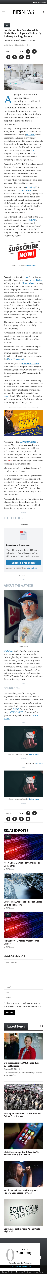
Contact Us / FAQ (8, 1272)
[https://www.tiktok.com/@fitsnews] (40, 1257)
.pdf (27, 276)
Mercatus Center (28, 441)
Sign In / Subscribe (40, 3)
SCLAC (32, 219)
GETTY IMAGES (39, 763)
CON (34, 150)
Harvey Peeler (35, 280)
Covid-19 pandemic (16, 358)
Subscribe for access (23, 562)
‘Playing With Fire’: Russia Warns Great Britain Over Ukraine (22, 1114)
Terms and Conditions (23, 1272)
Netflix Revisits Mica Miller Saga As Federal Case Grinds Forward (21, 1191)
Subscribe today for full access (20, 1263)
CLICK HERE (16, 712)
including (30, 187)
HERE (16, 708)
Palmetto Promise (30, 363)
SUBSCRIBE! (31, 265)
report (6, 395)
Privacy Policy (38, 1272)
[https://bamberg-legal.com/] (23, 435)
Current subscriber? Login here (20, 1266)
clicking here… (34, 754)
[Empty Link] (40, 1025)
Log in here (32, 567)
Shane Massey (29, 283)
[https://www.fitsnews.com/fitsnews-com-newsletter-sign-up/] (23, 739)
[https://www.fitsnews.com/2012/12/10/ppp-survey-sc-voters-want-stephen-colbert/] (23, 925)
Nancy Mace (25, 190)
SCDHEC (30, 134)
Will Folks (9, 45)
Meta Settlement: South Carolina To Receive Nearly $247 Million (21, 1153)
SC (7, 25)
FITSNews (10, 869)
